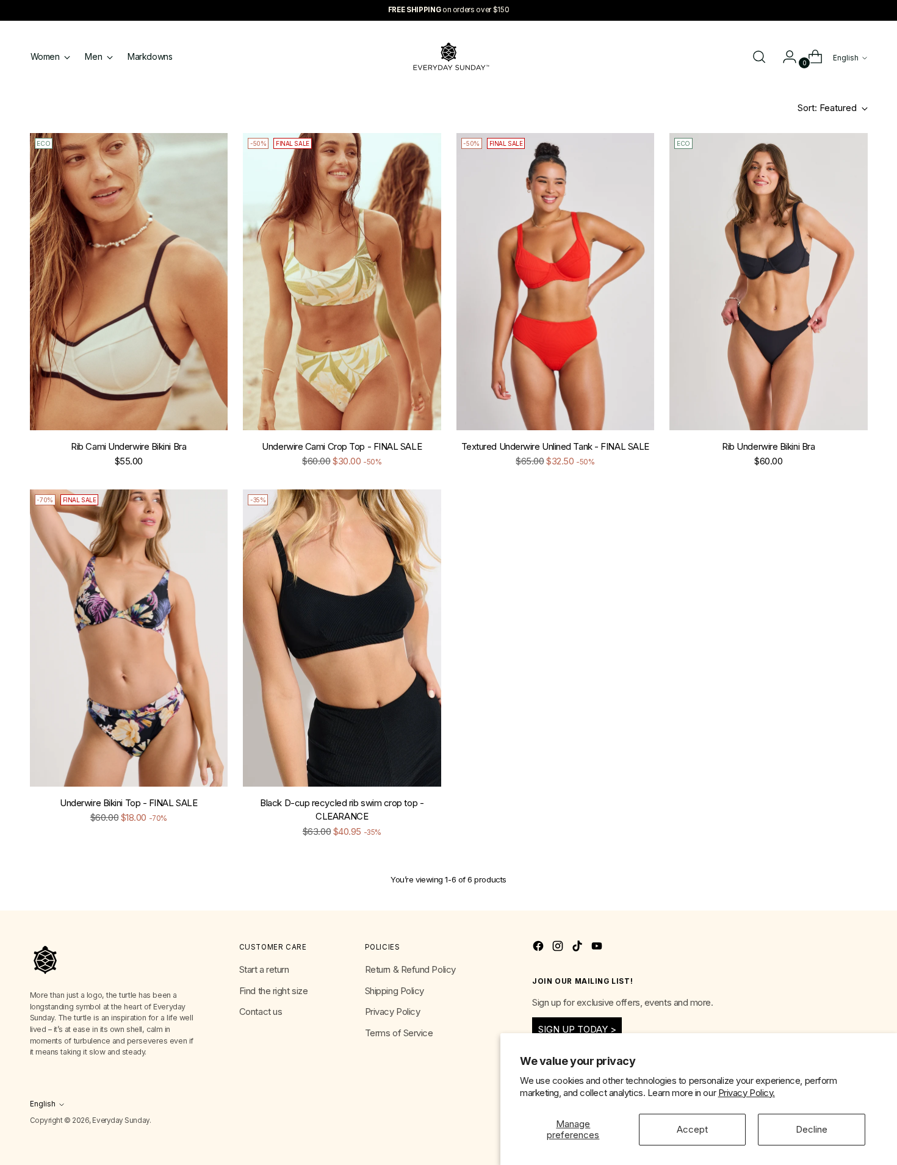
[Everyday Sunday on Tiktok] (578, 948)
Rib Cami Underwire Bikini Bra (128, 446)
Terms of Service (399, 1033)
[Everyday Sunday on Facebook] (539, 948)
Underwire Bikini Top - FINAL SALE (128, 803)
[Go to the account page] (785, 57)
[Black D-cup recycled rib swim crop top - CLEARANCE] (342, 638)
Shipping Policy (394, 991)
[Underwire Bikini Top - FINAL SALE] (129, 638)
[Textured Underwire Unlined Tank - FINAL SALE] (555, 281)
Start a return (264, 969)
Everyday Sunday (120, 1120)
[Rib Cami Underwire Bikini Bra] (129, 281)
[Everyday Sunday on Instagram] (559, 948)
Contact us (261, 1011)
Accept (692, 1129)
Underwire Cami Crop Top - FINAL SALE (342, 446)
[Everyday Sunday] (448, 56)
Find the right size (273, 991)
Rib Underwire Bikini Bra (768, 446)
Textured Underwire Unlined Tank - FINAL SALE (555, 446)
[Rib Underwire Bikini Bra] (768, 281)
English (846, 58)
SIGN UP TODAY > (577, 1029)
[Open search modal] (759, 57)
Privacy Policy (392, 1011)
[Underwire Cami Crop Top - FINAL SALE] (342, 281)
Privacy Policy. (746, 1092)
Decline (811, 1129)
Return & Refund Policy (410, 969)
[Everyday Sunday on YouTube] (598, 948)
